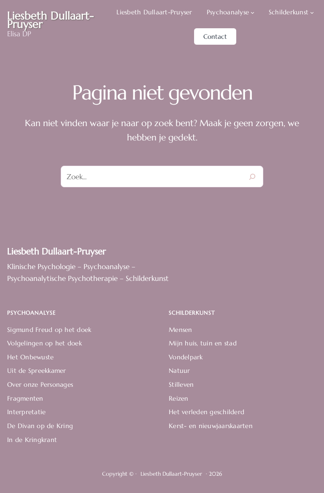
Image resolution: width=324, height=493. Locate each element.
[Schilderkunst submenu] (312, 12)
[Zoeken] (252, 176)
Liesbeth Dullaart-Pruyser (56, 251)
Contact (215, 36)
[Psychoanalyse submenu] (252, 12)
